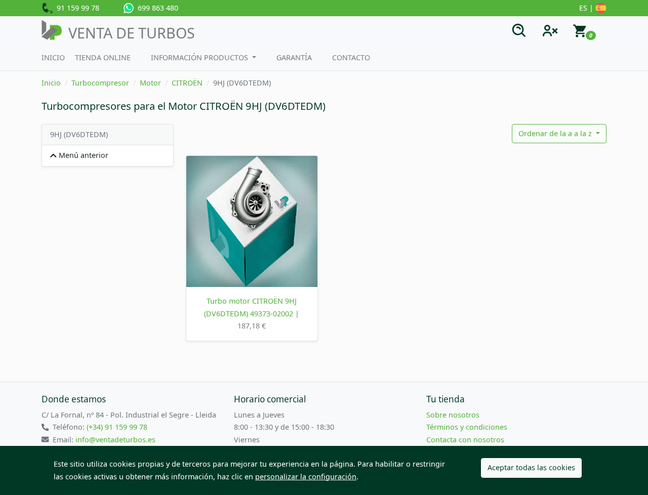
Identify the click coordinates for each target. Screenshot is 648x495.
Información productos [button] (200, 57)
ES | (587, 8)
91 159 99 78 (76, 8)
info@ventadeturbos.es (115, 439)
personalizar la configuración (305, 476)
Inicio (53, 57)
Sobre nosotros (452, 415)
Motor (150, 83)
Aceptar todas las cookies (531, 467)
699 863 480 (156, 8)
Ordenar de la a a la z (556, 133)
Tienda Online (103, 57)
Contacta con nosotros (465, 439)
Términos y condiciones (466, 427)
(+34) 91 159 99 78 (117, 427)
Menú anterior (82, 155)
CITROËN (187, 83)
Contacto (351, 57)
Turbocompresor (100, 83)
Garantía (294, 57)
